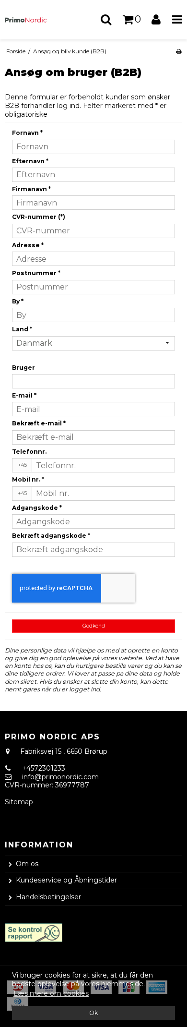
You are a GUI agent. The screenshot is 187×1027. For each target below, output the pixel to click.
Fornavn (27, 132)
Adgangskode (37, 507)
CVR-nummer (38, 216)
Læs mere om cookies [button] (51, 993)
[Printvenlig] (178, 51)
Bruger (23, 367)
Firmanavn (31, 189)
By (17, 301)
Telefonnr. (29, 451)
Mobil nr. (28, 479)
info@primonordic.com (60, 777)
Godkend (93, 626)
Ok (93, 1012)
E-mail (24, 395)
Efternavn (30, 161)
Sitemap (19, 801)
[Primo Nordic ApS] (31, 20)
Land (22, 329)
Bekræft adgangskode (51, 535)
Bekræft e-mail (39, 423)
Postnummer (36, 273)
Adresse (28, 245)
